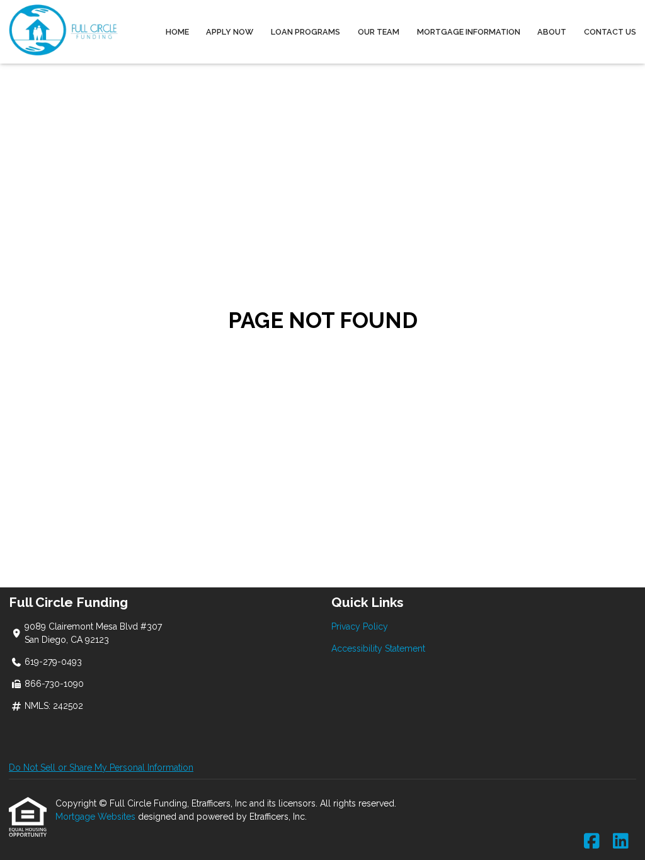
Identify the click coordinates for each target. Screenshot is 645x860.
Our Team (378, 32)
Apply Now (229, 32)
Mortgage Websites (96, 817)
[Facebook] (592, 841)
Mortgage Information (468, 32)
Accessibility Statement (378, 648)
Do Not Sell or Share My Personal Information (101, 767)
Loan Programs (305, 32)
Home (177, 32)
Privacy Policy (359, 626)
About (551, 32)
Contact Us (610, 32)
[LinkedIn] (621, 841)
